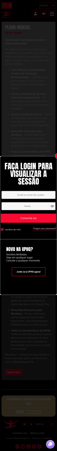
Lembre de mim (13, 229)
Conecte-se (29, 218)
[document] (28, 225)
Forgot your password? (44, 228)
